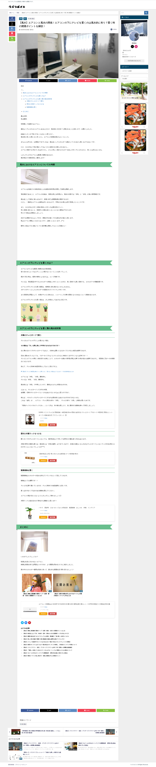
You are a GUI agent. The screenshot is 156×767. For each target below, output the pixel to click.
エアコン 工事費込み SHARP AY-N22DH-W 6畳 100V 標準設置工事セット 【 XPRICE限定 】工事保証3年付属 (74, 604)
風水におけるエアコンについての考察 (35, 92)
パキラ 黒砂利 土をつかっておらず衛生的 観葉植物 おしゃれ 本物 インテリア (67, 507)
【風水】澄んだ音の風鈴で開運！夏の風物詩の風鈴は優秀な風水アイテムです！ (44, 639)
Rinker (46, 456)
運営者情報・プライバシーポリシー (17, 764)
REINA (115, 29)
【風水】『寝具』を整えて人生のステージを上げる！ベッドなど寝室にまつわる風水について (47, 650)
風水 (25, 18)
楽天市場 (52, 424)
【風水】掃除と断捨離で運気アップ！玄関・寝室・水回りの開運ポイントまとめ (44, 630)
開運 (21, 18)
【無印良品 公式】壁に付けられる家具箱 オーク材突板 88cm (58, 453)
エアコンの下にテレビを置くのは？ (34, 96)
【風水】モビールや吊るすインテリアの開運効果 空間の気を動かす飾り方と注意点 (45, 653)
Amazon (43, 424)
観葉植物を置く (32, 107)
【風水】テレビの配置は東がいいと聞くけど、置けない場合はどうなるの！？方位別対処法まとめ (48, 371)
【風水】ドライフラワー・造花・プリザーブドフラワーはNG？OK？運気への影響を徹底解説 (47, 647)
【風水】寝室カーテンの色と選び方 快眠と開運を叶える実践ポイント (41, 655)
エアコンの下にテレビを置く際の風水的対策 (37, 99)
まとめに (26, 111)
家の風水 (32, 18)
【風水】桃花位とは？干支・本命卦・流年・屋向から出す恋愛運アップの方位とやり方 (46, 633)
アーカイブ (124, 76)
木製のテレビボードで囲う (35, 101)
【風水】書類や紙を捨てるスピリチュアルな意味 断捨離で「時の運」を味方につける (46, 636)
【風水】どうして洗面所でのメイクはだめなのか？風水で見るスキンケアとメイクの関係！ (47, 642)
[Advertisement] (68, 244)
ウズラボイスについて (134, 60)
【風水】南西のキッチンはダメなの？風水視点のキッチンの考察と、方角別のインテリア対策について (50, 644)
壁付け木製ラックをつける (35, 104)
